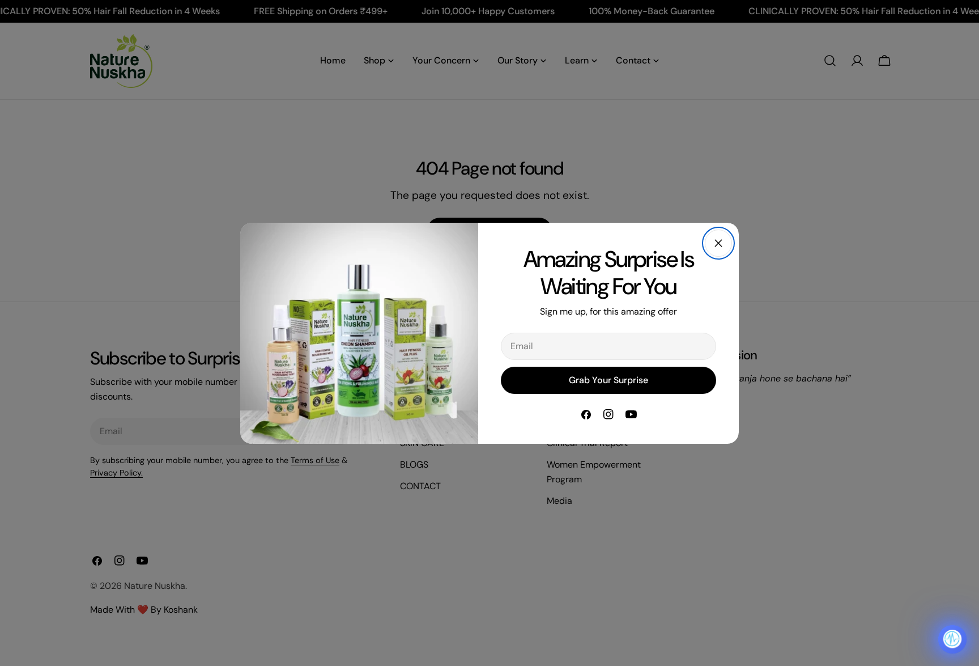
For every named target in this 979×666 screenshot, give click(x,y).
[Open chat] (952, 639)
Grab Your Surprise (608, 380)
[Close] (718, 243)
